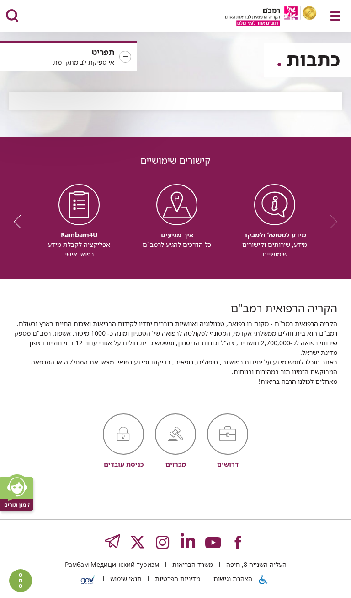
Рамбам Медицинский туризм (112, 564)
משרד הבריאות (191, 564)
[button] (68, 57)
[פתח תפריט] (335, 16)
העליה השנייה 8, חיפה (255, 564)
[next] (20, 221)
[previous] (330, 221)
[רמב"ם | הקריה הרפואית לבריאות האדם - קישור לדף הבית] (259, 17)
